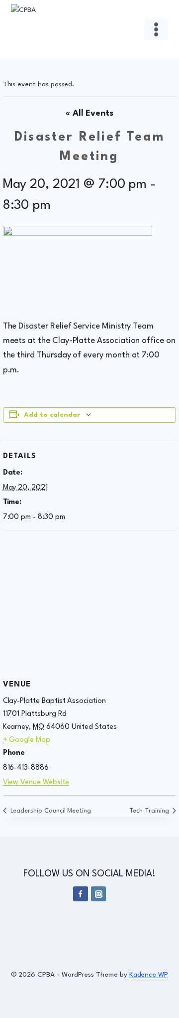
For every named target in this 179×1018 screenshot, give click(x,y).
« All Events (89, 113)
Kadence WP (148, 974)
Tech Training (150, 811)
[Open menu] (156, 29)
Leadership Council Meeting (49, 811)
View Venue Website (36, 782)
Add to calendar (52, 415)
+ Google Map (26, 740)
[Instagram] (98, 893)
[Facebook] (80, 893)
